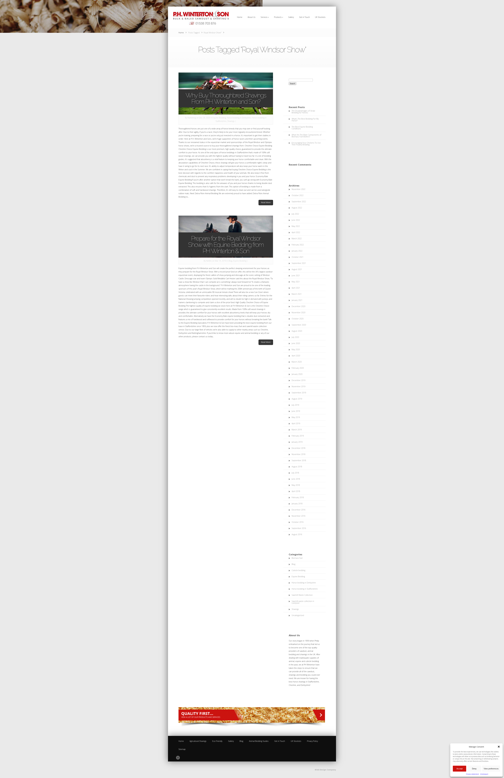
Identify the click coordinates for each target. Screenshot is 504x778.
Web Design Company (325, 769)
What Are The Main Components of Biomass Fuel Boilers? (306, 136)
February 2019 (298, 436)
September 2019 (299, 392)
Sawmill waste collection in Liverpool (303, 602)
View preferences (491, 769)
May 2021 (296, 281)
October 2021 (297, 257)
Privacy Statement (472, 774)
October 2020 (297, 318)
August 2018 (297, 466)
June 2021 (296, 275)
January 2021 (297, 300)
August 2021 (297, 269)
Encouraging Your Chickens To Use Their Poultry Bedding (306, 144)
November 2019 (298, 386)
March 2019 (297, 429)
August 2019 (297, 399)
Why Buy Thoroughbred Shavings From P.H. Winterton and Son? (226, 98)
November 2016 (298, 516)
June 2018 (296, 479)
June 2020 (296, 343)
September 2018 (299, 460)
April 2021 (296, 288)
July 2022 (295, 214)
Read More (267, 202)
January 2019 (297, 442)
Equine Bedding (219, 117)
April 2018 (296, 491)
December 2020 (298, 306)
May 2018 (296, 485)
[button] (498, 746)
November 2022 (298, 189)
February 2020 (298, 368)
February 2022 (298, 244)
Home (181, 32)
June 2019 (296, 411)
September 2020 (299, 325)
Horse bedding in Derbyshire (239, 117)
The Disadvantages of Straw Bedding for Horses (303, 112)
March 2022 (297, 238)
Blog (230, 261)
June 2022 (296, 220)
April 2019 (296, 423)
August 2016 (297, 534)
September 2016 (299, 528)
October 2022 (297, 195)
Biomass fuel (297, 558)
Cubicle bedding (298, 570)
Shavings (231, 121)
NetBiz (209, 261)
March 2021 (297, 294)
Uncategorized (298, 615)
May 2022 (296, 226)
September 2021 (299, 263)
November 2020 (298, 312)
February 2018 (298, 497)
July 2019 (295, 405)
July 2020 (295, 337)
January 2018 (297, 503)
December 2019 (298, 380)
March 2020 (297, 362)
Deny (474, 769)
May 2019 (296, 417)
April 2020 (296, 355)
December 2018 (298, 448)
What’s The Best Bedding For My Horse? (305, 120)
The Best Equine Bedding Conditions (302, 128)
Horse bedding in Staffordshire (305, 589)
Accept (459, 769)
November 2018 (298, 454)
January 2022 (297, 251)
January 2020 (297, 374)
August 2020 (297, 331)
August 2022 (297, 207)
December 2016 (298, 509)
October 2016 (297, 522)
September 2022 (299, 201)
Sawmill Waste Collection (302, 595)
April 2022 (296, 232)
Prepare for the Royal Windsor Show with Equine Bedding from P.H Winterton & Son (226, 245)
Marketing (192, 117)
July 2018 (295, 472)
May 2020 (296, 349)
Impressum (484, 774)
